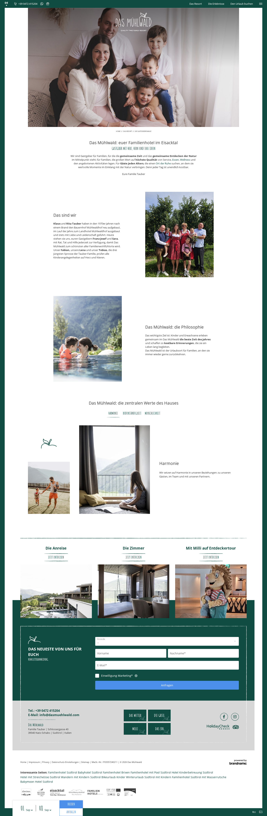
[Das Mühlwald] (133, 22)
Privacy (46, 762)
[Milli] (254, 812)
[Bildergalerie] (260, 812)
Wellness (185, 159)
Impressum (34, 762)
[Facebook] (224, 717)
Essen (175, 159)
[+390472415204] (40, 3)
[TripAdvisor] (236, 727)
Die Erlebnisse (216, 3)
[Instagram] (235, 717)
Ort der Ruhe (163, 163)
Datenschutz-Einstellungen (65, 762)
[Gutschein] (46, 3)
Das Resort (127, 131)
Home (118, 131)
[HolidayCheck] (218, 727)
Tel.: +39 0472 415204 (44, 710)
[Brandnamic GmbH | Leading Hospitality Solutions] (238, 762)
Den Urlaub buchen (241, 3)
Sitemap (85, 762)
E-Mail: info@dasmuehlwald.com (53, 715)
